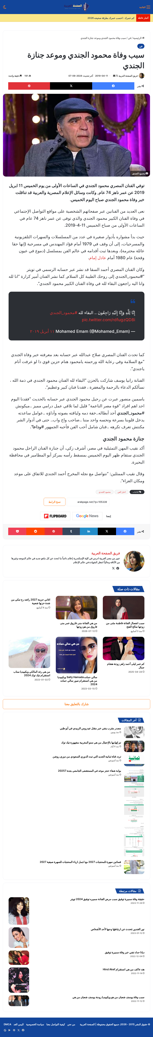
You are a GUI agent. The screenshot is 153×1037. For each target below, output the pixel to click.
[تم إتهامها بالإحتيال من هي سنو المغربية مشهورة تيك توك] (134, 746)
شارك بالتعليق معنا (77, 704)
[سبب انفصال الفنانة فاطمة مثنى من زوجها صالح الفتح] (123, 607)
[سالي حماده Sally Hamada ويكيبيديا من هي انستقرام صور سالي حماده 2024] (76, 655)
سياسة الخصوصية (35, 1024)
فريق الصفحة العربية (128, 75)
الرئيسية (137, 37)
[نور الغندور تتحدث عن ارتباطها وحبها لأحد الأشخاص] (19, 937)
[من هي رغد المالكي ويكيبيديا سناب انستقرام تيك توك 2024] (29, 652)
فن (129, 37)
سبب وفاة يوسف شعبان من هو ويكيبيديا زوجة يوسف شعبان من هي (108, 997)
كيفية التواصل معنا (55, 1024)
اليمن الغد (19, 1024)
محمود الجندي (105, 492)
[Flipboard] (55, 516)
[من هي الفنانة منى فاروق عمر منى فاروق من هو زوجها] (76, 607)
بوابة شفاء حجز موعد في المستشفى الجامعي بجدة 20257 (89, 770)
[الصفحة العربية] (76, 7)
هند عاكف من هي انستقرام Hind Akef (123, 969)
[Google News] (87, 516)
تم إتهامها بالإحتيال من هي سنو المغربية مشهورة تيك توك (91, 742)
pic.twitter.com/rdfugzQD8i (108, 319)
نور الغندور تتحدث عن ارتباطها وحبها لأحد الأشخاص (117, 929)
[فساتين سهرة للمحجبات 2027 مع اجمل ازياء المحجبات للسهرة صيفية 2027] (134, 867)
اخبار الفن (122, 492)
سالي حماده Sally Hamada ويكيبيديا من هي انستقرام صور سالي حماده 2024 (77, 680)
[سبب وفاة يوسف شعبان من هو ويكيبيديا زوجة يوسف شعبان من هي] (19, 1000)
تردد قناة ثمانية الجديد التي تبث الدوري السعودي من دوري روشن (87, 756)
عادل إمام (97, 257)
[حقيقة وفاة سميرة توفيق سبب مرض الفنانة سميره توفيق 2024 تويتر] (19, 911)
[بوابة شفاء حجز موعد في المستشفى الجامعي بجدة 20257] (134, 813)
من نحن (71, 1024)
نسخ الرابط (55, 501)
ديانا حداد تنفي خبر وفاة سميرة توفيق (124, 952)
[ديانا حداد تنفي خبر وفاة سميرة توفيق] (19, 957)
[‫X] (113, 568)
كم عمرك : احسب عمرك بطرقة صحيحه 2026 (111, 17)
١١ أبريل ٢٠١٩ (42, 331)
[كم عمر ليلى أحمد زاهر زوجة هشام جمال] (123, 648)
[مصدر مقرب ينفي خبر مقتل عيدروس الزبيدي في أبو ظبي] (134, 732)
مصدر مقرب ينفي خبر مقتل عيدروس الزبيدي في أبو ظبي (90, 728)
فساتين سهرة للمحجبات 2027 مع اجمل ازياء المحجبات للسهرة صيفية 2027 (80, 861)
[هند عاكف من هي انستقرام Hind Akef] (19, 980)
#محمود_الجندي (63, 312)
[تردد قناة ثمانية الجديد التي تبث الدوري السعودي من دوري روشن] (134, 760)
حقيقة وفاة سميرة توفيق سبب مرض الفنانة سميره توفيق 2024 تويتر (107, 899)
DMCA (7, 1024)
